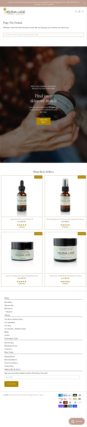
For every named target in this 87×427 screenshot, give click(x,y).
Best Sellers (8, 302)
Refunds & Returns (10, 360)
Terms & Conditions (11, 363)
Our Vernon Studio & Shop (13, 319)
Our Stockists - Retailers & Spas (15, 329)
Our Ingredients (9, 322)
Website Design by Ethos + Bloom (33, 395)
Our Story (7, 326)
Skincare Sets (8, 305)
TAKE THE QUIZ (43, 121)
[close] (85, 3)
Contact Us (8, 349)
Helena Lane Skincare (15, 395)
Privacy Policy (9, 366)
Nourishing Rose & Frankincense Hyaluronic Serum (65, 219)
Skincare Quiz (9, 343)
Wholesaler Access (10, 346)
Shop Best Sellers (43, 171)
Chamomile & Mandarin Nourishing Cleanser (65, 276)
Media (6, 332)
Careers (7, 335)
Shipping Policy (9, 357)
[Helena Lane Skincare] (38, 11)
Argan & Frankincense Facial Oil (21, 219)
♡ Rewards (8, 312)
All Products (8, 309)
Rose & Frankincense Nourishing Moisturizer (22, 276)
